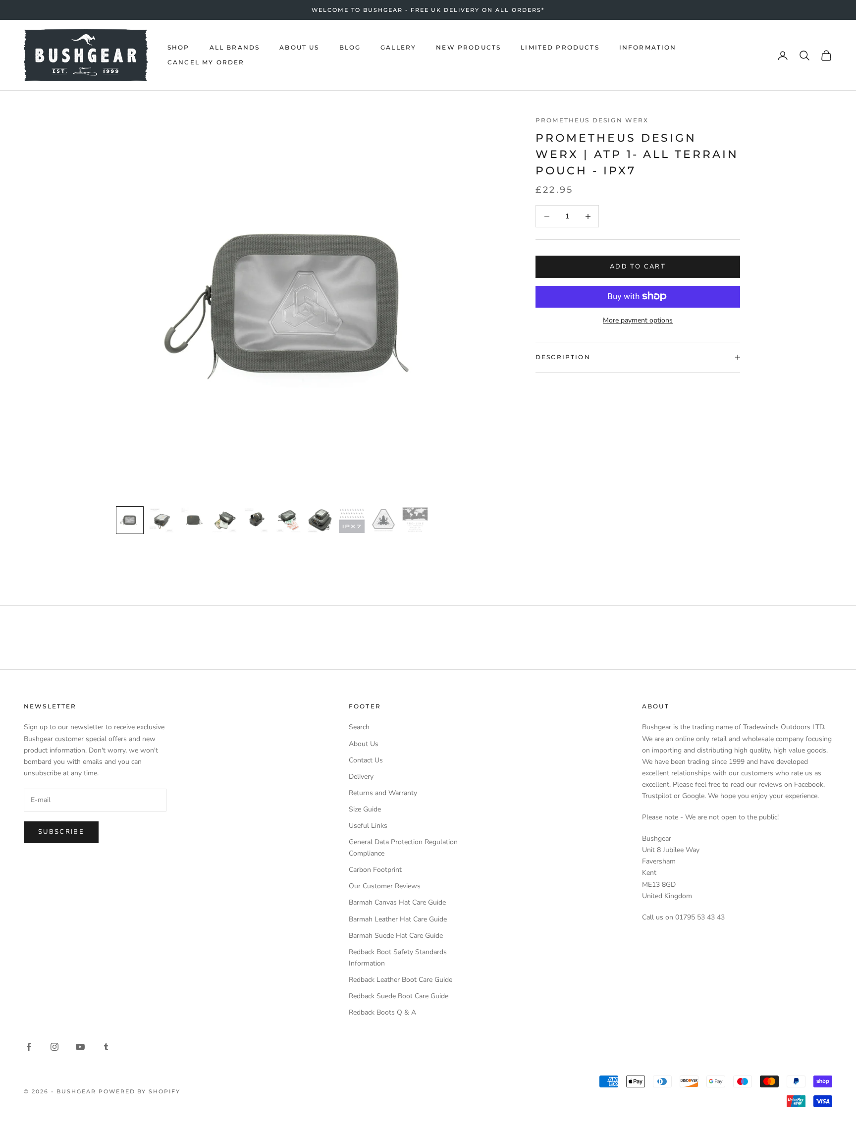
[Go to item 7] (320, 520)
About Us (363, 744)
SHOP (178, 47)
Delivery (361, 776)
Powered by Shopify (140, 1091)
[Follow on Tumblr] (106, 1047)
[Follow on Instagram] (54, 1047)
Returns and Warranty (383, 793)
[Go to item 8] (352, 520)
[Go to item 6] (288, 520)
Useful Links (368, 825)
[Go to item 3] (193, 520)
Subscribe (61, 831)
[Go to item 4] (225, 520)
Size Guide (365, 809)
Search (359, 727)
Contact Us (366, 760)
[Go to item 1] (130, 520)
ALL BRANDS (235, 47)
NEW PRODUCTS (468, 47)
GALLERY (398, 47)
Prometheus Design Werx (592, 120)
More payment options (638, 319)
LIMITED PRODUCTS (560, 47)
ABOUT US (299, 47)
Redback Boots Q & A (382, 1012)
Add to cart (638, 266)
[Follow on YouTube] (80, 1047)
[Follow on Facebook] (29, 1047)
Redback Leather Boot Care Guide (400, 979)
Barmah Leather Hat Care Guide (398, 919)
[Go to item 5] (256, 520)
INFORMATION (648, 47)
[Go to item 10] (415, 520)
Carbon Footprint (375, 869)
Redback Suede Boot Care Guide (398, 996)
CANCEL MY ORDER (205, 62)
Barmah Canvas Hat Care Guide (397, 902)
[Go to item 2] (161, 520)
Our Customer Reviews (385, 886)
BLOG (350, 47)
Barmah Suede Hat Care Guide (396, 935)
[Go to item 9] (383, 520)
